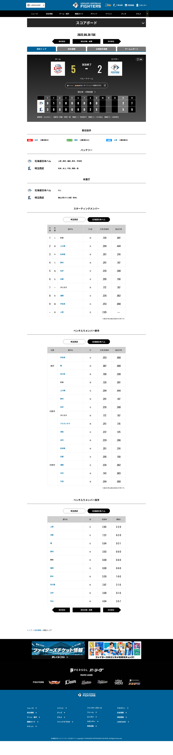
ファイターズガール (94, 708)
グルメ (138, 14)
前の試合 (62, 41)
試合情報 (49, 14)
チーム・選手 (64, 14)
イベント (108, 14)
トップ (29, 630)
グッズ (123, 14)
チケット (94, 14)
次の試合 (111, 41)
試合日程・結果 (86, 41)
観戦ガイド (79, 14)
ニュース (34, 14)
